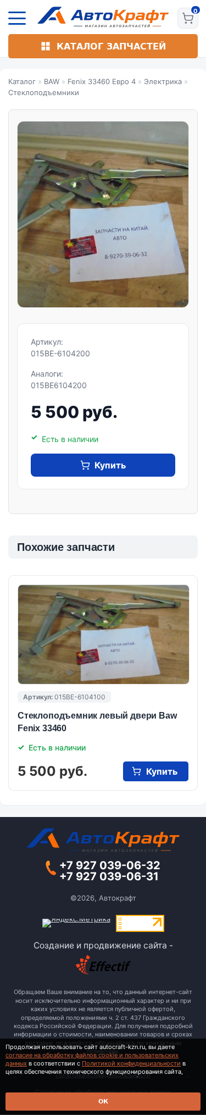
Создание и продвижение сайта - (103, 945)
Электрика (163, 81)
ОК (103, 1101)
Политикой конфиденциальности (131, 1063)
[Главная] (103, 17)
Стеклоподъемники (43, 92)
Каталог (22, 81)
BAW (51, 81)
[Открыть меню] (17, 18)
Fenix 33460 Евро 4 (102, 81)
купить (110, 465)
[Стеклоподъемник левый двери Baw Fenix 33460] (103, 634)
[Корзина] (188, 18)
